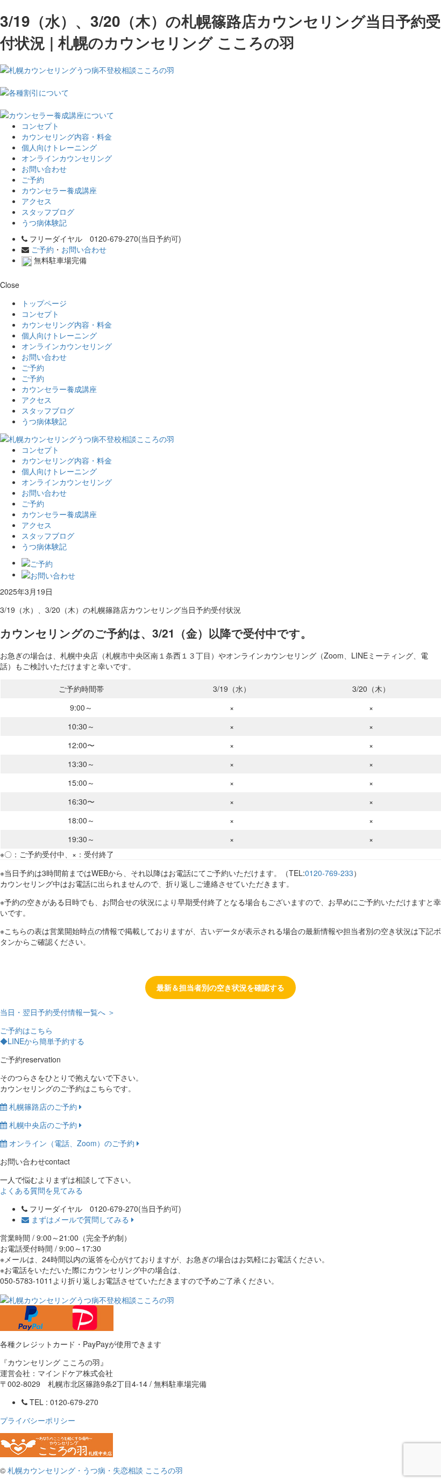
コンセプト (40, 125)
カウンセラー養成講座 (59, 190)
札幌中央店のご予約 (43, 1124)
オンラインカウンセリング (67, 158)
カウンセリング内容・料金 (67, 136)
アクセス (37, 201)
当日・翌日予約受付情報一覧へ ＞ (57, 1012)
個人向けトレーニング (59, 147)
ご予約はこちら (26, 1030)
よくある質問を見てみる (41, 1190)
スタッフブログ (48, 211)
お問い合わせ (44, 168)
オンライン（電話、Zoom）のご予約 (72, 1143)
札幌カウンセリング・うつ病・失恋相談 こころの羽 (95, 1470)
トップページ (44, 303)
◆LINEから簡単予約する (42, 1041)
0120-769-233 (329, 872)
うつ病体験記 (44, 222)
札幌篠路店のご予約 (43, 1106)
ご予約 (33, 179)
